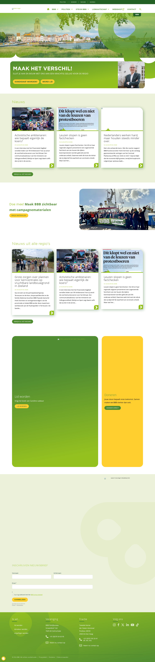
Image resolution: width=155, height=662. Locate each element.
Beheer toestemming (3, 658)
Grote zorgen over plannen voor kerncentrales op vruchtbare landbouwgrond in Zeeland (32, 281)
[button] (67, 2)
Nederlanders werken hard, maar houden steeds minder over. (121, 138)
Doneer (74, 2)
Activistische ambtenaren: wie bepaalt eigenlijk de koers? (31, 138)
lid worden (18, 625)
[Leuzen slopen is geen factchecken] (77, 118)
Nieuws (83, 2)
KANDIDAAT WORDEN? (26, 81)
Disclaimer (52, 657)
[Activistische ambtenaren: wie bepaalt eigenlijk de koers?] (33, 118)
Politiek (63, 2)
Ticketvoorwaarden (62, 657)
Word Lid (47, 81)
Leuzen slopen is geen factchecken (73, 136)
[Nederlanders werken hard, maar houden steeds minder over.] (122, 118)
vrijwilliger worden (21, 633)
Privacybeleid (43, 657)
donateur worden (20, 629)
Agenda (92, 2)
